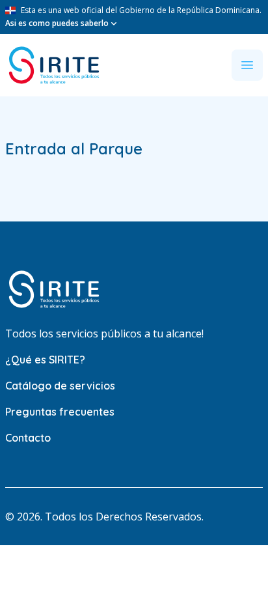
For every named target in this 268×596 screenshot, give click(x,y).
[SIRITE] (54, 65)
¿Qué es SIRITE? (45, 359)
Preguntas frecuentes (59, 411)
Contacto (28, 437)
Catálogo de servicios (60, 385)
